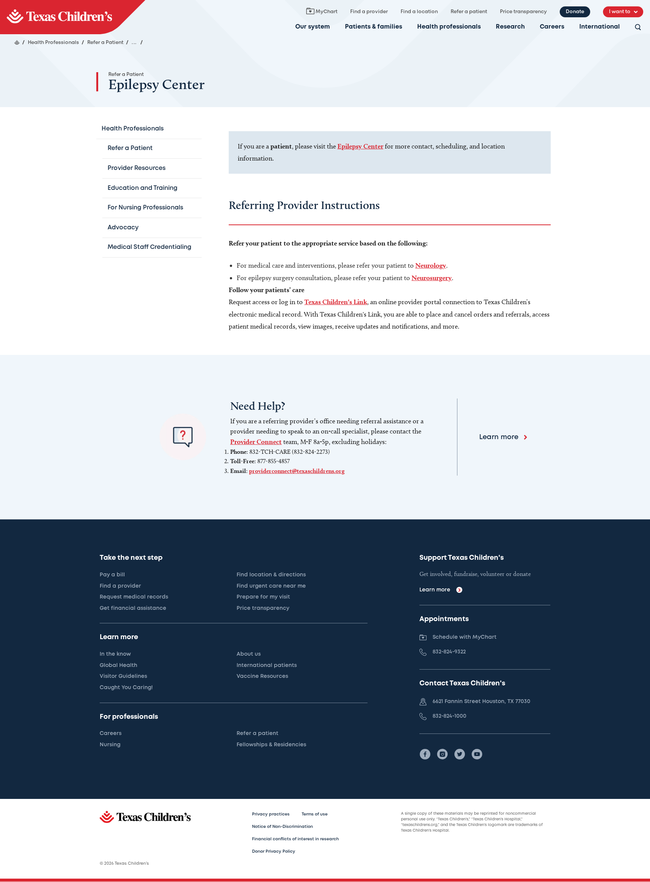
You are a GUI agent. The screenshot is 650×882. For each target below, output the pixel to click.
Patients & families (373, 27)
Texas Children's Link (335, 302)
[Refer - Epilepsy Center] (72, 17)
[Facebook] (425, 754)
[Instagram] (442, 754)
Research (510, 27)
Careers (552, 27)
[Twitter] (459, 754)
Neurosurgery (432, 278)
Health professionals (449, 27)
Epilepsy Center (360, 146)
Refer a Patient (126, 75)
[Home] (17, 42)
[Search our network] (638, 27)
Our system (312, 27)
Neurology (430, 265)
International (599, 27)
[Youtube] (477, 754)
